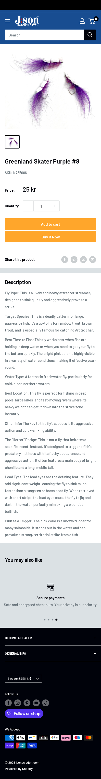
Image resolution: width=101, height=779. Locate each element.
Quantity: (12, 206)
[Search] (90, 35)
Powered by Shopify (19, 769)
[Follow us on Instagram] (17, 702)
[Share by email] (92, 259)
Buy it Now (50, 236)
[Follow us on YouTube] (36, 702)
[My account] (82, 21)
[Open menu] (7, 21)
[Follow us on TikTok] (45, 702)
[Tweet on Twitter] (83, 259)
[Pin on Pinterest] (74, 259)
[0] (92, 21)
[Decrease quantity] (28, 206)
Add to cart (50, 224)
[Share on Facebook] (64, 259)
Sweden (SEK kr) (19, 678)
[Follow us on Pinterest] (27, 702)
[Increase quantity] (54, 206)
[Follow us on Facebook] (8, 702)
